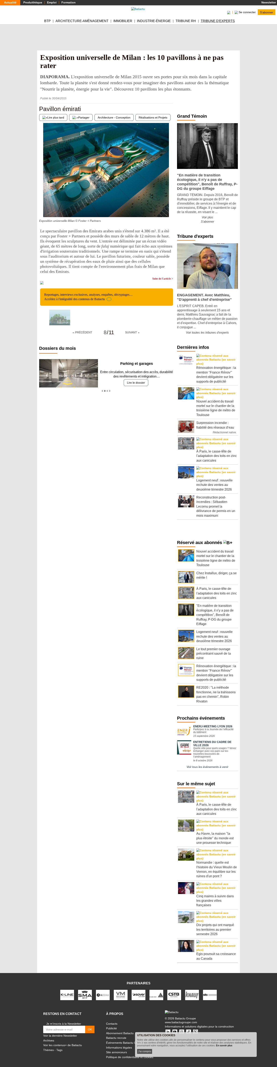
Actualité (10, 2)
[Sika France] (156, 994)
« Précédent (82, 332)
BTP (47, 21)
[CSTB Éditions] (174, 994)
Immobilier (122, 21)
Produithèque (32, 2)
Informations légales (119, 1047)
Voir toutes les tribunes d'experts (207, 332)
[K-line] (67, 994)
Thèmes (48, 1050)
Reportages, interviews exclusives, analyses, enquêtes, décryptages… (88, 297)
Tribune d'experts (218, 21)
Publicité (111, 1028)
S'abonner (266, 12)
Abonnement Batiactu (120, 1033)
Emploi (52, 2)
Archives (48, 1040)
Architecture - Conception (114, 117)
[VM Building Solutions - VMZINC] (121, 994)
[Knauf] (192, 994)
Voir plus (207, 217)
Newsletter (268, 2)
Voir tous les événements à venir (207, 766)
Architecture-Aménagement (82, 21)
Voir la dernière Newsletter (60, 1035)
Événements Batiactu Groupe (125, 1042)
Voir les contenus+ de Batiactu (62, 1045)
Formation (68, 2)
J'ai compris (144, 1051)
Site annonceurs (116, 1052)
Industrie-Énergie (154, 21)
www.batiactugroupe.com (181, 1022)
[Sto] (210, 994)
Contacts (111, 1023)
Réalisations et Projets (153, 117)
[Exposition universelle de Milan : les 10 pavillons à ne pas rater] (59, 317)
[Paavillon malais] (170, 209)
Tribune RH (186, 21)
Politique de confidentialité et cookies (129, 1057)
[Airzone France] (103, 994)
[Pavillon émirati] (42, 209)
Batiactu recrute (116, 1037)
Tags (59, 1050)
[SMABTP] (85, 994)
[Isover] (138, 994)
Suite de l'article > (162, 278)
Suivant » (132, 332)
